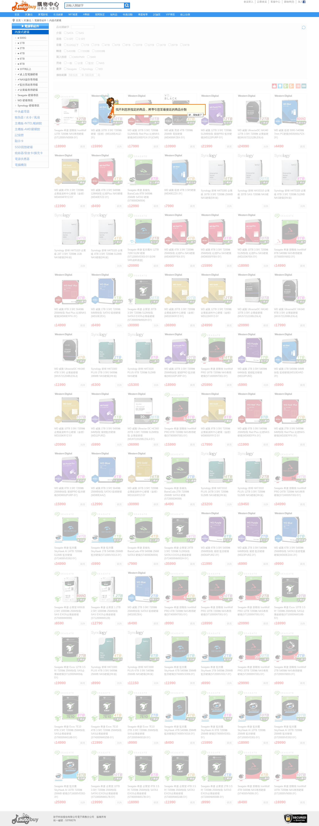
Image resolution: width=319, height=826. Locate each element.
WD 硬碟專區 (25, 100)
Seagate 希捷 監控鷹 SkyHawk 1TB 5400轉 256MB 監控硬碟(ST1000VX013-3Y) (107, 551)
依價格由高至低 (291, 86)
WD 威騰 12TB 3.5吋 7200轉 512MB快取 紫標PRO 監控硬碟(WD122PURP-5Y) (216, 134)
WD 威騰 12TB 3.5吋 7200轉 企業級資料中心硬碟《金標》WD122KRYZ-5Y (216, 313)
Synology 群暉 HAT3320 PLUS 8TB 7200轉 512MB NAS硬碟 (142, 372)
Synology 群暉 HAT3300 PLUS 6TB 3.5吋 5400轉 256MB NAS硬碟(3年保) (141, 670)
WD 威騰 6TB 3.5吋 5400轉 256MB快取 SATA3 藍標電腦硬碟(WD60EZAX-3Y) (289, 551)
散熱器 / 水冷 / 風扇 (27, 117)
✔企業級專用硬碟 (28, 89)
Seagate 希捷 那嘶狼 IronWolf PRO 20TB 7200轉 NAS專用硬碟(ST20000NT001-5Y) (254, 670)
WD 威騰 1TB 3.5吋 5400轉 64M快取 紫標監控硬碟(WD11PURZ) (105, 432)
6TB (117, 45)
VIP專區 (170, 14)
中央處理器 (22, 111)
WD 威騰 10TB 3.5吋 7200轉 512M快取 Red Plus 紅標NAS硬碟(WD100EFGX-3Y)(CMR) (143, 134)
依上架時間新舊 (280, 86)
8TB (128, 45)
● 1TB (21, 43)
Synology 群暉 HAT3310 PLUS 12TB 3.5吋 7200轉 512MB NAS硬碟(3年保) (251, 492)
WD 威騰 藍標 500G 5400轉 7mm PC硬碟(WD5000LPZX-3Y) (289, 134)
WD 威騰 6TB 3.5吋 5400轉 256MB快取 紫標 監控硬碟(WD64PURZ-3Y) (215, 551)
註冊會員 (262, 1)
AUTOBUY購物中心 (35, 5)
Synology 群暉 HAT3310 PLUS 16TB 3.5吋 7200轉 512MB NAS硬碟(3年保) (214, 492)
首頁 (17, 14)
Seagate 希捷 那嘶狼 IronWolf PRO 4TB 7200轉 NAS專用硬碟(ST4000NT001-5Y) (180, 611)
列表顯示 (298, 86)
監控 (91, 63)
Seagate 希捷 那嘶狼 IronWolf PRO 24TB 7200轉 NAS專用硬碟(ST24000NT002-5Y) (290, 492)
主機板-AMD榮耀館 (27, 129)
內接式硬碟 (55, 20)
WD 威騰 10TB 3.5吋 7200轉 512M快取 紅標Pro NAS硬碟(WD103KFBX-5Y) (253, 253)
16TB (163, 45)
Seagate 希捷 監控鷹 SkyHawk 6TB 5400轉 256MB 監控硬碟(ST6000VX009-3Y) (180, 670)
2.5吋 (82, 38)
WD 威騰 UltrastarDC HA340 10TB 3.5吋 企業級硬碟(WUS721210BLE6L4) (253, 313)
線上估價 (185, 14)
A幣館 (86, 14)
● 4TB (21, 53)
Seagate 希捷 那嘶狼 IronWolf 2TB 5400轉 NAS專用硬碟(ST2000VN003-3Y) (290, 670)
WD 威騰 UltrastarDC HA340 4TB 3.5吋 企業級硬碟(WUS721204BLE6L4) (69, 372)
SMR (93, 57)
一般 (69, 63)
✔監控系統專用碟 (28, 84)
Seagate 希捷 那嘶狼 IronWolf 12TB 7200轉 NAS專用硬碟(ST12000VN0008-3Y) (70, 134)
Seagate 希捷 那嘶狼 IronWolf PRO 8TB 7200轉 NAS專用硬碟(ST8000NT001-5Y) (180, 432)
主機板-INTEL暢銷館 (28, 123)
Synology (87, 69)
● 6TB (21, 58)
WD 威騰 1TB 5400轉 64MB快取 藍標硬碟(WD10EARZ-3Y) (289, 372)
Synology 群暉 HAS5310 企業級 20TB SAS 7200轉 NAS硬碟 (254, 194)
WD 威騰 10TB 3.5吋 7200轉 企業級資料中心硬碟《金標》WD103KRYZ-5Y (69, 432)
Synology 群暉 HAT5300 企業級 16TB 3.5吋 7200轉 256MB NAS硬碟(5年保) (217, 194)
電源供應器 (22, 158)
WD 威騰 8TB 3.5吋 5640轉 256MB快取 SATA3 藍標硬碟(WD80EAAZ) (106, 492)
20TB (174, 45)
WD (101, 69)
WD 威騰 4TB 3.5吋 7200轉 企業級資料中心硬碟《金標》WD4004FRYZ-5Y (69, 193)
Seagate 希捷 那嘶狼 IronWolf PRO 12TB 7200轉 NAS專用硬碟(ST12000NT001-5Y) (254, 611)
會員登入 (248, 1)
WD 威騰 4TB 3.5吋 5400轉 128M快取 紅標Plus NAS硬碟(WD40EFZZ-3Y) (107, 193)
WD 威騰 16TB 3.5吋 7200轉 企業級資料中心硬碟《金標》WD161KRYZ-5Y (143, 492)
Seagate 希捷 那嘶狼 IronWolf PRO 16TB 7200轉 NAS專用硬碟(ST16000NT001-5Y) (217, 372)
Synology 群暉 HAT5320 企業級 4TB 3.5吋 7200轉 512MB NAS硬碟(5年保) (107, 254)
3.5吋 (70, 38)
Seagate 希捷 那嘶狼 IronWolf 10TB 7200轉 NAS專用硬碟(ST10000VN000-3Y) (290, 790)
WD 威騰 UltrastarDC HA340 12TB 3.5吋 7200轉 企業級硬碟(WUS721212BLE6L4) (253, 134)
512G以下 (73, 45)
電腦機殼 (21, 164)
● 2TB (21, 48)
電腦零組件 (40, 20)
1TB (86, 45)
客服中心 (275, 1)
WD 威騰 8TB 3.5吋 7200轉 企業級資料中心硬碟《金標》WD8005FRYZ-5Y (216, 432)
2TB (97, 45)
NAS (101, 63)
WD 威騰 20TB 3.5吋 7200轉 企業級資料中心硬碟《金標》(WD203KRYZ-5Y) (179, 313)
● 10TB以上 (24, 69)
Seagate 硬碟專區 (28, 95)
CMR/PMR (78, 57)
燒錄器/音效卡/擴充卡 (29, 153)
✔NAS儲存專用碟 (28, 79)
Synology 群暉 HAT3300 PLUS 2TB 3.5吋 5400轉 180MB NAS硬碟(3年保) (104, 372)
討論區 (156, 14)
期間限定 (100, 14)
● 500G (22, 37)
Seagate (72, 69)
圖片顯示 (303, 86)
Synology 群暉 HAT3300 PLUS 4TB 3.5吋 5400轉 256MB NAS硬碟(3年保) (104, 670)
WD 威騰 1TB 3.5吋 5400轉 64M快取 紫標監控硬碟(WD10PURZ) (252, 372)
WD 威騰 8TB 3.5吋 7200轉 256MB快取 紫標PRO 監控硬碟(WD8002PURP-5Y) (69, 492)
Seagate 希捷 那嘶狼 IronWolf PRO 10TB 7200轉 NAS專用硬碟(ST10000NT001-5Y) (217, 611)
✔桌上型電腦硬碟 (28, 74)
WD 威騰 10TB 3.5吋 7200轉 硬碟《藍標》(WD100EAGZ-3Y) (106, 134)
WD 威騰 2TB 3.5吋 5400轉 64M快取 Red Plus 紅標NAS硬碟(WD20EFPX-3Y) (289, 432)
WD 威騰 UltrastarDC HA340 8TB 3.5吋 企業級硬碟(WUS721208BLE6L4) (289, 313)
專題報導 (143, 14)
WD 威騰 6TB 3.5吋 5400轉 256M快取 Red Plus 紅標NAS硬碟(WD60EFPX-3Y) (253, 432)
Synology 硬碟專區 (28, 105)
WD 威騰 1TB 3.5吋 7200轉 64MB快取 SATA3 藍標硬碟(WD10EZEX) (106, 313)
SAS (81, 33)
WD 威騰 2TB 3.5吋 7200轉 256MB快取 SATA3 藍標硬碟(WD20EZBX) (143, 611)
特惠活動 (128, 14)
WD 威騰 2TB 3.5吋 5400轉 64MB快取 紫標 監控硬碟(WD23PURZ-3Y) (252, 551)
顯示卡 (19, 141)
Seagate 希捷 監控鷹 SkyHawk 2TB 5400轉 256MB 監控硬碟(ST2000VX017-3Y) (217, 670)
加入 (300, 1)
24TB (186, 45)
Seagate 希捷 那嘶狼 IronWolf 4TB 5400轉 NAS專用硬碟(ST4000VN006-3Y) (254, 790)
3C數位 (29, 14)
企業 (80, 63)
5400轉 (71, 51)
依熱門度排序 (274, 86)
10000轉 (100, 51)
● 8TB (21, 63)
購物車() (289, 1)
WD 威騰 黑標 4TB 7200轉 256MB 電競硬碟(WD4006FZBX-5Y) (178, 134)
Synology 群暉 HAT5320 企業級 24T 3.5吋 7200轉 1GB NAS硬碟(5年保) (70, 254)
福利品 (113, 14)
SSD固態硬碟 (24, 147)
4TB (107, 45)
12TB (151, 45)
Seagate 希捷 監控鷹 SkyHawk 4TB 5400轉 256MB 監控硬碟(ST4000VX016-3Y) (180, 730)
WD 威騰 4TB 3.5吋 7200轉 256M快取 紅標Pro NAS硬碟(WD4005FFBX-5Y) (179, 253)
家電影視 (43, 14)
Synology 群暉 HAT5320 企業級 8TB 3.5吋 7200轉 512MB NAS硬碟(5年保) (290, 194)
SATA (70, 33)
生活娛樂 (58, 14)
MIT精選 (73, 14)
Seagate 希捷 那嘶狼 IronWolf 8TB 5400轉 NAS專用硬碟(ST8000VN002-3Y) (290, 253)
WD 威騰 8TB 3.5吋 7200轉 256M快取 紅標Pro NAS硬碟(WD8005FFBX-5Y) (216, 253)
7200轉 (85, 51)
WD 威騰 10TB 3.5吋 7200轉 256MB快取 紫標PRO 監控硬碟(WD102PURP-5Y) (179, 372)
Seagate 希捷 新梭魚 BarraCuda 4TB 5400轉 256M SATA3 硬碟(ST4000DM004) (143, 551)
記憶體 (19, 135)
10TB (139, 45)
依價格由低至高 (285, 86)
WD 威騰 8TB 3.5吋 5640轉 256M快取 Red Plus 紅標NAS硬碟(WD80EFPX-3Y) (70, 313)
